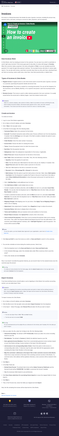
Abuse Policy (43, 427)
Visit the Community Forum (9, 406)
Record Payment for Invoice (9, 395)
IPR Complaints (25, 425)
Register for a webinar (29, 406)
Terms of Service (44, 425)
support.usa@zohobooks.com (15, 418)
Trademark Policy (16, 427)
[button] (17, 2)
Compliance (17, 425)
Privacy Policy (52, 425)
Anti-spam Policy (34, 425)
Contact (5, 425)
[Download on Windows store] (47, 414)
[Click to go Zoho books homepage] (5, 2)
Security (10, 425)
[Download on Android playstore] (41, 414)
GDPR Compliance (34, 427)
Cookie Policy (25, 427)
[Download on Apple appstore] (44, 414)
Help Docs (10, 2)
